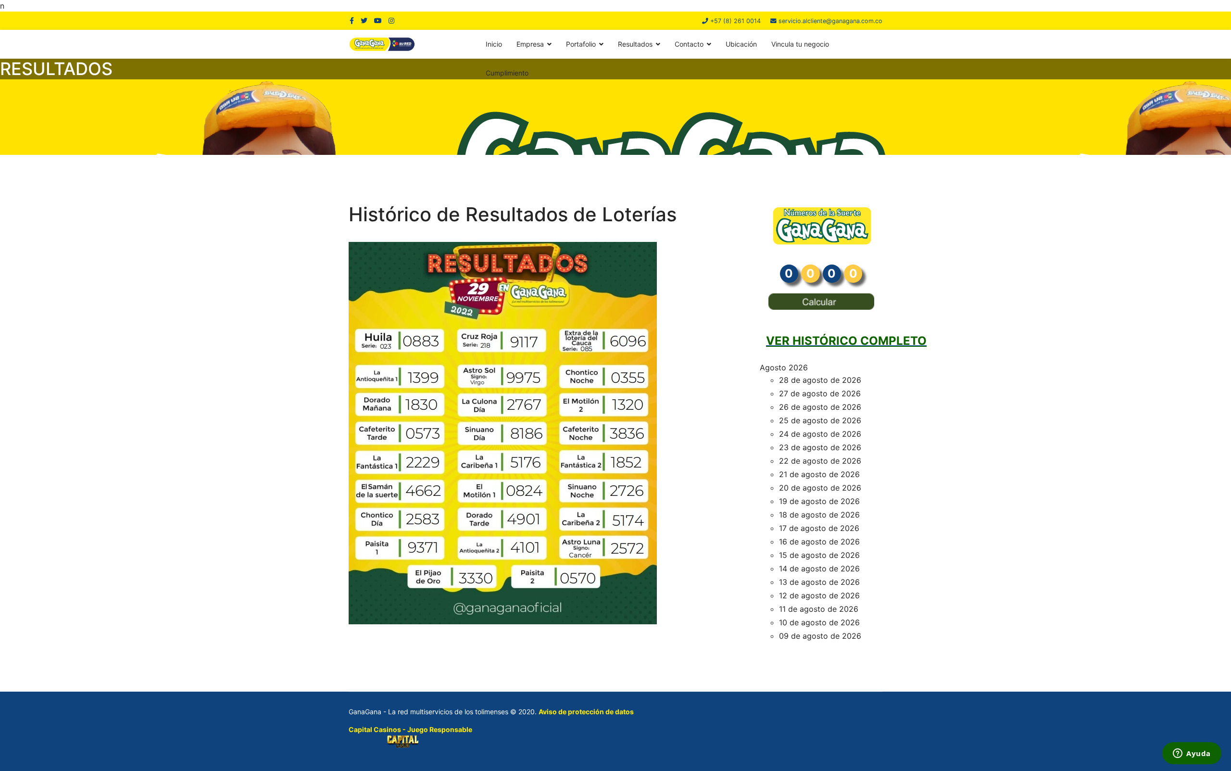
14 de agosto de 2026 (819, 568)
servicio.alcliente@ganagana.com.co (830, 21)
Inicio (494, 44)
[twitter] (364, 20)
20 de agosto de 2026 (820, 488)
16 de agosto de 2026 (819, 541)
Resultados (635, 44)
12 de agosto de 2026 (819, 595)
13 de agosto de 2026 (819, 582)
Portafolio (581, 44)
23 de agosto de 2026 (820, 447)
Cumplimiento (507, 73)
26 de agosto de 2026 (820, 407)
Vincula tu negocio (800, 44)
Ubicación (741, 44)
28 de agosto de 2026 (820, 380)
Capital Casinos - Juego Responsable (410, 729)
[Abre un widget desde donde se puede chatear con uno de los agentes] (1191, 754)
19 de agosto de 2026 (819, 501)
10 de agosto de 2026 (819, 622)
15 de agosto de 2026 (819, 555)
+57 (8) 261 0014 (735, 21)
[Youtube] (378, 20)
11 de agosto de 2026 (818, 609)
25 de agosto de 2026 (820, 420)
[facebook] (352, 20)
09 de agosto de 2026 (820, 636)
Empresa (530, 44)
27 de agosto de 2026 (820, 393)
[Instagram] (391, 20)
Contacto (689, 44)
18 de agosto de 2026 (819, 514)
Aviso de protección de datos (586, 712)
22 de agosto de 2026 (820, 461)
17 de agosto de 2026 (819, 528)
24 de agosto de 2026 (820, 434)
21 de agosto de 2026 (819, 474)
